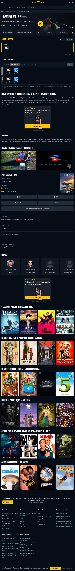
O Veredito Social (7, 541)
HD (31, 64)
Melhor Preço (15, 64)
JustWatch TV (42, 524)
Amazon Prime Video (44, 516)
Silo (21, 518)
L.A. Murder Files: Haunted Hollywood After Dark (10, 548)
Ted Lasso (23, 526)
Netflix (40, 513)
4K (27, 64)
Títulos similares (62, 32)
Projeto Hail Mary (8, 518)
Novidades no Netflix (63, 513)
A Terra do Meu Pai (8, 538)
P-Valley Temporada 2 (27, 548)
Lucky (22, 524)
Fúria (22, 521)
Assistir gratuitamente (24, 32)
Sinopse (39, 32)
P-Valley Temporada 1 (27, 550)
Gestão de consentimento (35, 502)
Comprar (2, 79)
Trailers (49, 32)
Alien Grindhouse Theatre (10, 543)
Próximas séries (24, 534)
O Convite (5, 528)
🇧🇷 (69, 64)
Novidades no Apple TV (63, 521)
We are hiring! (7, 502)
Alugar (6, 44)
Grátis (23, 64)
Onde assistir (7, 32)
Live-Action (30, 219)
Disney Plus (42, 522)
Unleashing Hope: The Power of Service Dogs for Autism (10, 555)
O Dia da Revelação (8, 526)
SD (35, 64)
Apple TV (41, 519)
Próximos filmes (7, 534)
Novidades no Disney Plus (64, 524)
